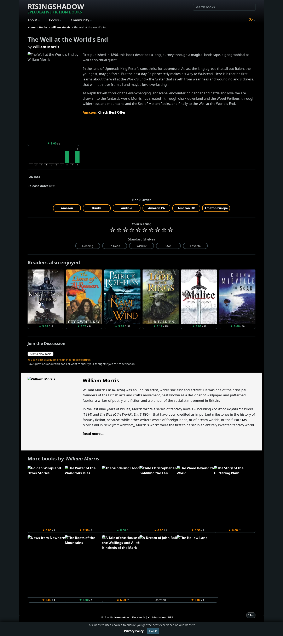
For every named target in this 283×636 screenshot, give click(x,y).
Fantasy (34, 177)
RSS (170, 617)
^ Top (251, 615)
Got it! (153, 631)
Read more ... (93, 433)
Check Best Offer (112, 112)
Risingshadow (56, 8)
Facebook (138, 617)
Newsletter (121, 617)
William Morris (46, 46)
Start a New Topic (40, 354)
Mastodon (159, 617)
